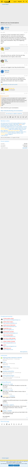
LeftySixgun (13, 133)
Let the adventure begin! (8, 375)
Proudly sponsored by (6, 316)
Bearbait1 (21, 126)
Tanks (22, 133)
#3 (26, 65)
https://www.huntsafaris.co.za (9, 336)
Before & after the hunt (7, 373)
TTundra (17, 126)
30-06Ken (4, 410)
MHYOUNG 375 (6, 384)
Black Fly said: (4, 96)
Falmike (9, 133)
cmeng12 (20, 129)
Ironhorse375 (10, 123)
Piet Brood (7, 125)
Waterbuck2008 (16, 123)
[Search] (26, 1)
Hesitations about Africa (8, 371)
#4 (26, 75)
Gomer (6, 134)
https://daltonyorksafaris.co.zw (9, 339)
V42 (1, 123)
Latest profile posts (6, 382)
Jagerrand (6, 130)
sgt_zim (24, 129)
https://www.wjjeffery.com (8, 329)
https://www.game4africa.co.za (9, 343)
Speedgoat (11, 125)
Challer (10, 129)
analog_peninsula (4, 131)
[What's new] (23, 1)
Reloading (5, 360)
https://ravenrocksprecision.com (9, 326)
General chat (5, 364)
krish (15, 125)
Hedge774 (10, 134)
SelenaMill (24, 148)
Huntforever (12, 396)
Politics (4, 362)
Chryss (21, 130)
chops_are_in (23, 131)
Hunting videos (6, 369)
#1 (26, 32)
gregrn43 (12, 404)
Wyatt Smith (21, 128)
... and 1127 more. (4, 135)
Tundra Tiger (19, 125)
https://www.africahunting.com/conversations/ (12, 110)
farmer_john (12, 126)
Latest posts (4, 355)
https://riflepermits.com (8, 349)
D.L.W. (23, 124)
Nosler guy (5, 123)
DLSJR (11, 384)
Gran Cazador (22, 123)
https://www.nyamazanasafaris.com (10, 333)
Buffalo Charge (6, 366)
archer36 (2, 125)
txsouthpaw (11, 128)
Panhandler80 (3, 126)
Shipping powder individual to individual (12, 357)
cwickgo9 (16, 128)
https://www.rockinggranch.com (9, 346)
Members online (5, 121)
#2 (26, 53)
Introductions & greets (7, 378)
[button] (1, 1)
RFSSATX (25, 126)
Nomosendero (6, 404)
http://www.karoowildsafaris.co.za (10, 323)
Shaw (25, 128)
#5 (26, 93)
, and (10, 84)
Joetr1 (2, 130)
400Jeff (8, 126)
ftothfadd (10, 410)
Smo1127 (7, 128)
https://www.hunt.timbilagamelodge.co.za (11, 319)
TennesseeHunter (11, 131)
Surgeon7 (11, 124)
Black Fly (3, 24)
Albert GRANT (16, 124)
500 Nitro (18, 133)
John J (7, 124)
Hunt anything (15, 129)
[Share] (25, 32)
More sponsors (23, 351)
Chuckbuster (3, 124)
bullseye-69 (18, 131)
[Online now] (3, 50)
